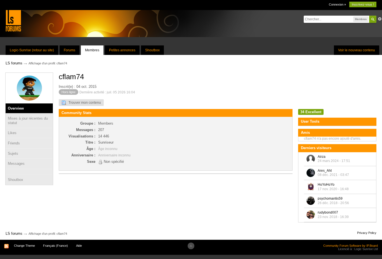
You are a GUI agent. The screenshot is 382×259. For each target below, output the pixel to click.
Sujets (13, 153)
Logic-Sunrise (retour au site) (32, 50)
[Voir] (29, 172)
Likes (12, 133)
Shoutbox (152, 50)
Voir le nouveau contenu (356, 50)
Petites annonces (122, 50)
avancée (380, 19)
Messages (16, 163)
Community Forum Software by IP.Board (350, 245)
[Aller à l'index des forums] (13, 20)
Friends (14, 143)
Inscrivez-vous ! (363, 4)
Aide (79, 245)
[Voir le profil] (310, 159)
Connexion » (337, 4)
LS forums (14, 233)
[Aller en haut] (191, 246)
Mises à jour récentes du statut (28, 120)
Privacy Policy (366, 232)
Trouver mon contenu (83, 103)
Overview (16, 108)
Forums (69, 50)
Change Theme (24, 245)
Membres (92, 50)
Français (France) (55, 245)
